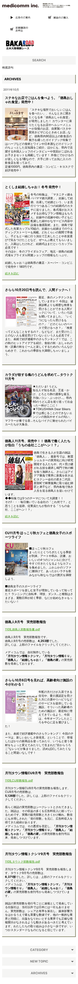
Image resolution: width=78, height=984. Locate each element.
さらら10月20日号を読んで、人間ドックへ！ (38, 290)
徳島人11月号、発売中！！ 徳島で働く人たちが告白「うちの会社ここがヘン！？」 (37, 443)
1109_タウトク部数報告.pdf (22, 861)
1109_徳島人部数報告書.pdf (22, 629)
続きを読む (12, 273)
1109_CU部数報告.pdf (19, 780)
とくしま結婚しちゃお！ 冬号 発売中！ (33, 187)
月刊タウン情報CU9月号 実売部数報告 (34, 773)
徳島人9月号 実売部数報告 (25, 622)
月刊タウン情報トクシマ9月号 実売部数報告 (38, 854)
